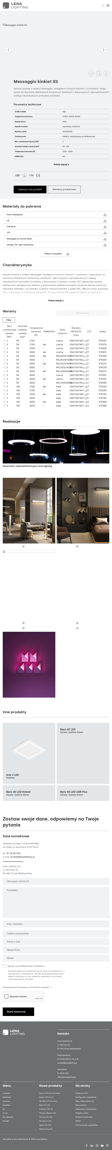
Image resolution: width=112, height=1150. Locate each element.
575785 (103, 398)
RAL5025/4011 (63, 363)
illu (4, 1109)
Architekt (6, 1105)
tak (44, 344)
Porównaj (83, 313)
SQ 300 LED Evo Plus (48, 1101)
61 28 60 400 (13, 853)
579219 (102, 363)
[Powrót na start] (16, 5)
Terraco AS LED (45, 1117)
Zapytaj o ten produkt (30, 189)
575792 (103, 394)
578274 (103, 344)
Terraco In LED (45, 1121)
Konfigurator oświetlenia (86, 1097)
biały (58, 386)
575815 (102, 352)
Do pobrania (8, 1117)
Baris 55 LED (44, 1105)
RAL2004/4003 (64, 371)
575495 (103, 401)
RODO (78, 1121)
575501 (102, 375)
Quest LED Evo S (46, 1097)
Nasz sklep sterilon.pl (85, 1101)
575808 (103, 348)
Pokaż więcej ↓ (61, 164)
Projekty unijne (82, 1113)
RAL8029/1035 (64, 356)
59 (17, 340)
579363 (103, 359)
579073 (103, 371)
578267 (103, 340)
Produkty (6, 1093)
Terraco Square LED (47, 1113)
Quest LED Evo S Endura (49, 1093)
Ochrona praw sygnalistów (87, 1125)
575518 (102, 379)
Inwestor (6, 1101)
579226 (103, 367)
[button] (103, 5)
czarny (59, 340)
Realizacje (7, 1097)
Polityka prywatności (84, 1117)
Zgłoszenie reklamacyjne (86, 1109)
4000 (32, 356)
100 (18, 386)
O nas (5, 1113)
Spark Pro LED (45, 1125)
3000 (32, 348)
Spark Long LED (46, 1129)
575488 (103, 405)
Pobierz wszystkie (53, 253)
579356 (103, 356)
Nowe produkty (50, 1086)
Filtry (8, 320)
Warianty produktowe (64, 189)
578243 (103, 390)
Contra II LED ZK (46, 1109)
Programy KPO (82, 1093)
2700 (32, 340)
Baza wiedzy (81, 1105)
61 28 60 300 (62, 1073)
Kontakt (6, 1121)
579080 (103, 382)
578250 (103, 386)
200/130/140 (76, 340)
